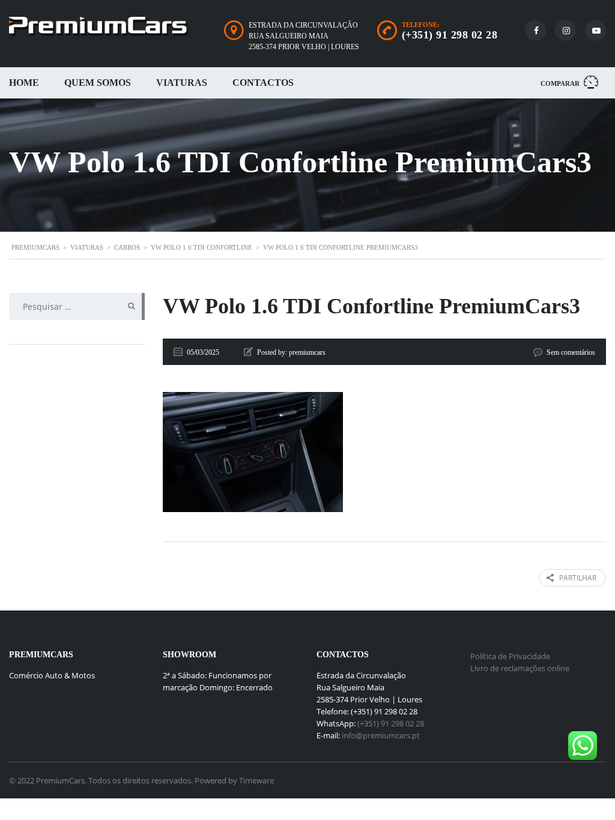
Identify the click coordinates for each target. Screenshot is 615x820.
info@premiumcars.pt (381, 735)
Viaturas (181, 82)
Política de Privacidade (510, 656)
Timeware (256, 780)
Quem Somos (97, 82)
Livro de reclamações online (519, 668)
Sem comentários (571, 352)
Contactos (263, 82)
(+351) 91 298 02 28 (450, 35)
